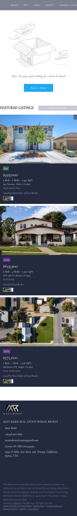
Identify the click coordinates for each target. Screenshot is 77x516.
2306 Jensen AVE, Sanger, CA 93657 (18, 366)
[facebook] (5, 471)
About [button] (50, 5)
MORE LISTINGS (58, 108)
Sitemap (22, 508)
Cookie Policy (39, 505)
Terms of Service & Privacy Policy (17, 505)
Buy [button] (26, 5)
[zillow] (13, 471)
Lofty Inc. (17, 503)
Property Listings (10, 508)
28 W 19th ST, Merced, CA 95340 (16, 275)
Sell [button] (37, 5)
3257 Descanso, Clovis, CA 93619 (16, 184)
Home (14, 5)
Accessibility (33, 508)
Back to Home (38, 88)
